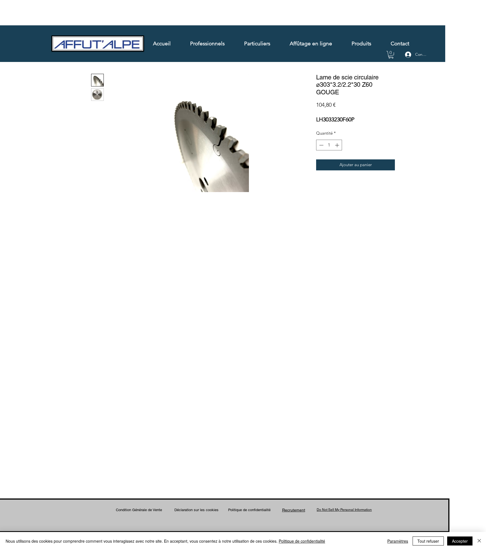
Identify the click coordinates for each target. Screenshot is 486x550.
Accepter (460, 541)
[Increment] (337, 145)
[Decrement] (321, 145)
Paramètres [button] (397, 541)
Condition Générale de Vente (139, 510)
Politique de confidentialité (249, 510)
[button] (390, 55)
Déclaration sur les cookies (196, 510)
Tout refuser (428, 541)
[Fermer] (479, 540)
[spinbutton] (329, 145)
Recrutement (293, 510)
